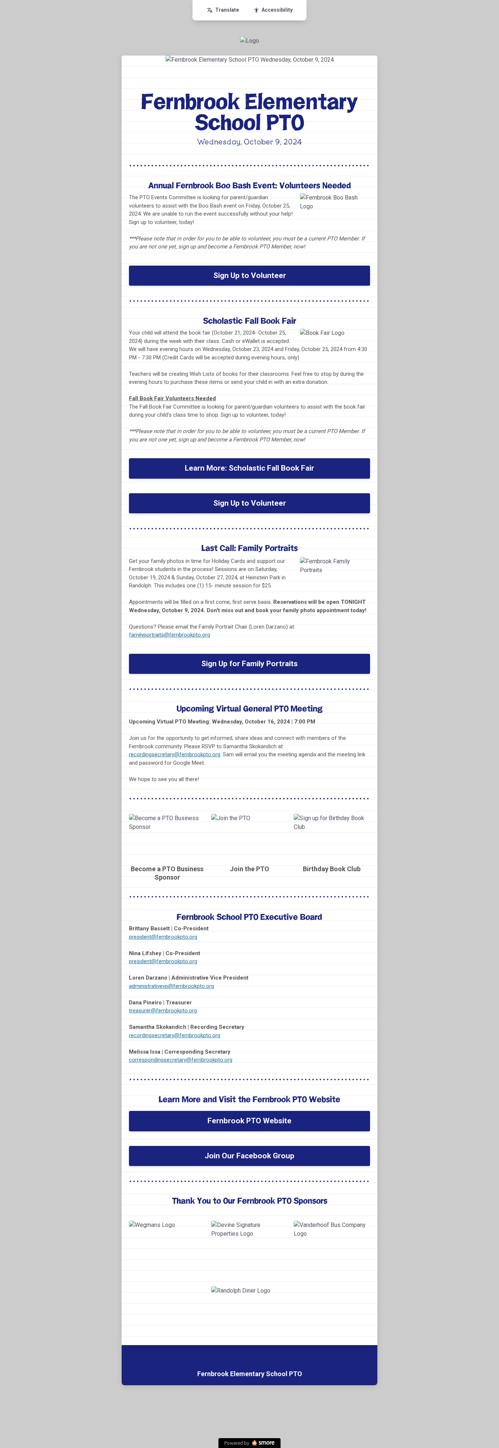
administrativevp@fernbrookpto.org (171, 986)
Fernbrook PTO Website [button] (249, 1120)
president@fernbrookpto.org (163, 937)
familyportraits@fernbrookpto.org (169, 635)
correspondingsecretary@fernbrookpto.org (180, 1060)
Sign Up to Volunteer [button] (249, 275)
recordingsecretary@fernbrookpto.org (174, 754)
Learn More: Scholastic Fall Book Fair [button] (249, 468)
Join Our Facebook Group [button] (249, 1155)
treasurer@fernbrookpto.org (163, 1010)
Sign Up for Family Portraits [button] (249, 663)
